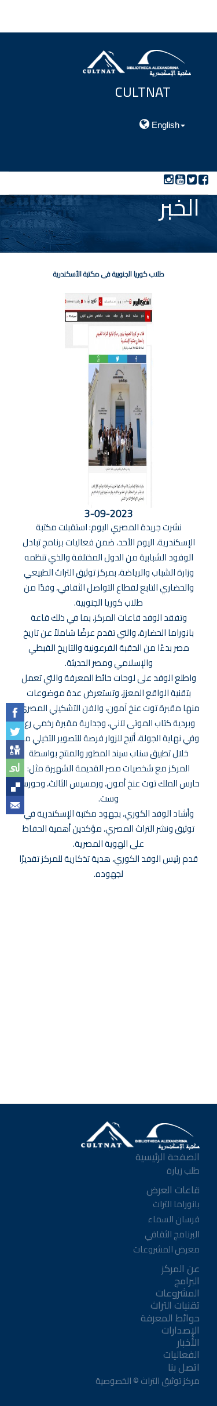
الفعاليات (181, 1354)
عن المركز (180, 1268)
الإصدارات (180, 1330)
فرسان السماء (174, 1219)
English (164, 125)
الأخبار (188, 1342)
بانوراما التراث (176, 1204)
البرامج (187, 1281)
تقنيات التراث (175, 1305)
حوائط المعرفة (170, 1318)
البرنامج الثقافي (172, 1234)
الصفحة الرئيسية (167, 1157)
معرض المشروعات (166, 1249)
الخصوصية (112, 1380)
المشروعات (178, 1293)
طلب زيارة (183, 1170)
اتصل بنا (184, 1367)
